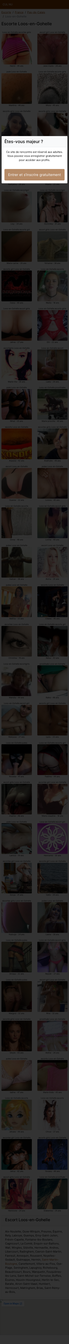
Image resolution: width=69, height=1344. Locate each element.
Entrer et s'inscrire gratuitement (34, 175)
